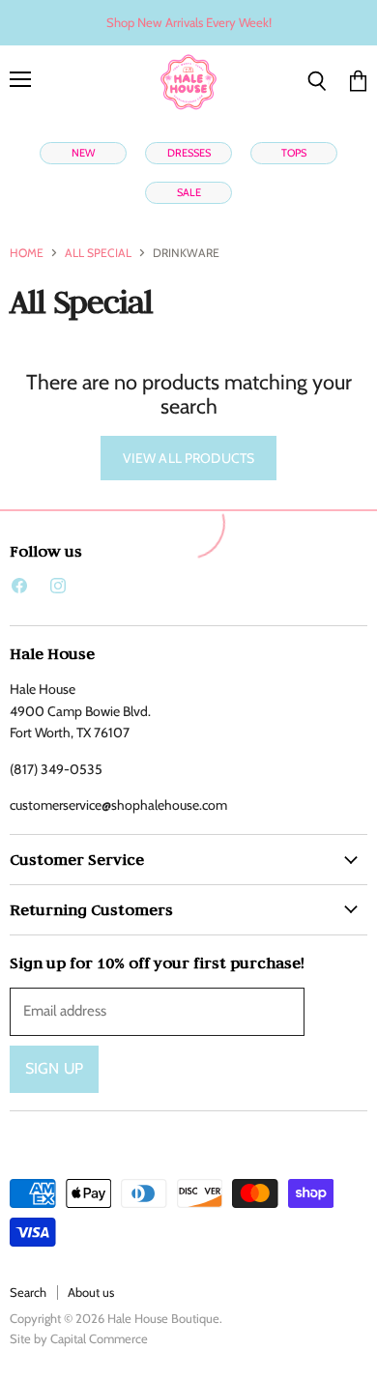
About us (91, 1292)
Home (27, 253)
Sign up (54, 1068)
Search (28, 1292)
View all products (188, 458)
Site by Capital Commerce (79, 1338)
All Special (98, 253)
